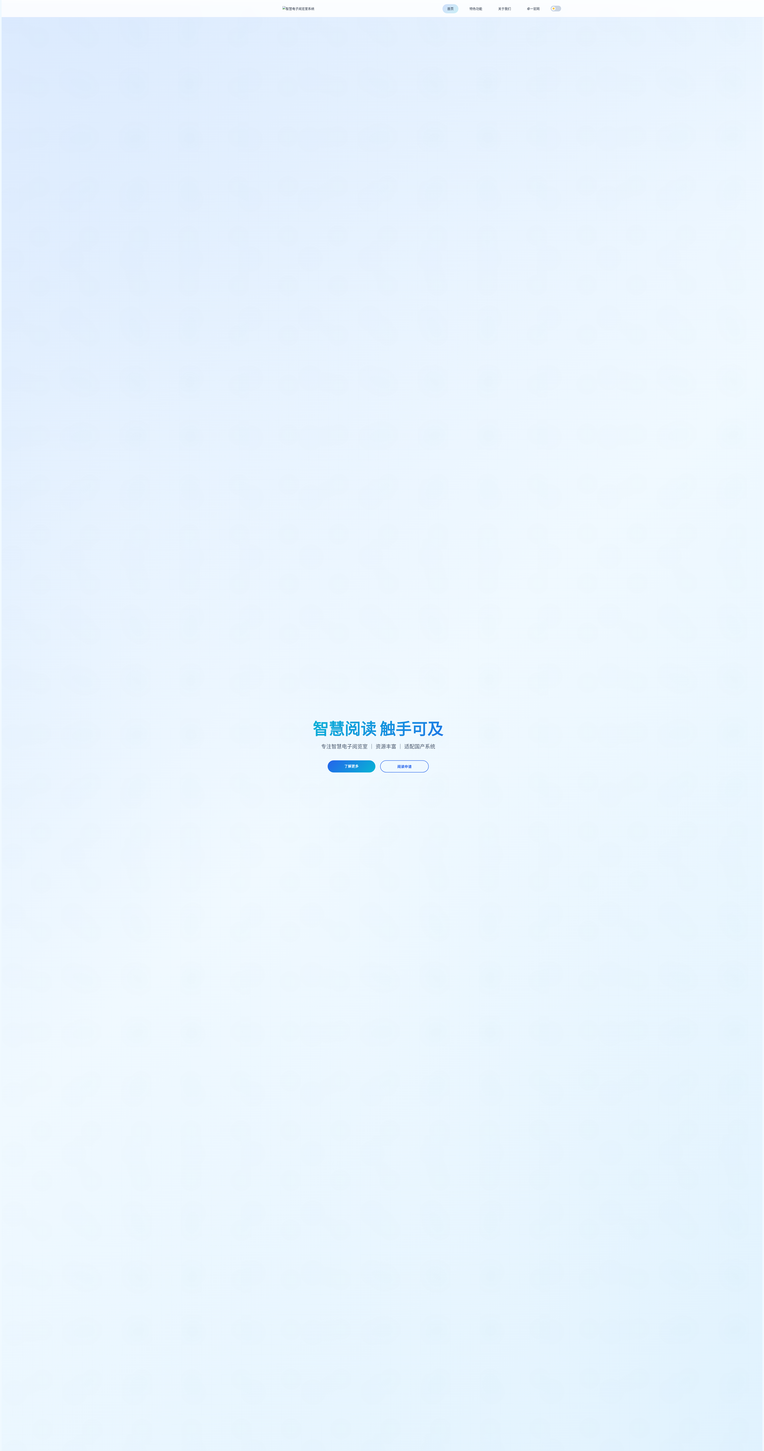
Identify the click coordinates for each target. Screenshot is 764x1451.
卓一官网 (533, 9)
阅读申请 (404, 766)
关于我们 (504, 9)
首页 (450, 9)
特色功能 (476, 9)
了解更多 (351, 766)
